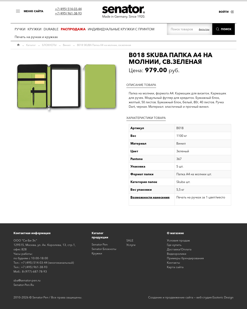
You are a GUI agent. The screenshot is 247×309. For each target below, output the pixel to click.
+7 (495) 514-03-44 (68, 9)
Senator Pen (100, 244)
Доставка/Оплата (179, 249)
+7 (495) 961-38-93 (68, 13)
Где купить (174, 245)
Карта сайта (175, 267)
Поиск (226, 29)
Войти (224, 12)
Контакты (173, 262)
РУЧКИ (20, 29)
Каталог (31, 45)
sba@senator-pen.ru (27, 280)
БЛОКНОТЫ (49, 45)
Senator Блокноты (104, 249)
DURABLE (51, 29)
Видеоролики (176, 254)
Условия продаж (178, 240)
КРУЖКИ (34, 29)
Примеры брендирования (185, 258)
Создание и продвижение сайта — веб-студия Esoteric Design (190, 297)
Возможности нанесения (150, 197)
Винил (67, 45)
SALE (129, 240)
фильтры (204, 29)
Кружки (97, 253)
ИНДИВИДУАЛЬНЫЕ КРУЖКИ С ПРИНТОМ (121, 29)
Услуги (130, 245)
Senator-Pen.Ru (24, 285)
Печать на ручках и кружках (36, 37)
